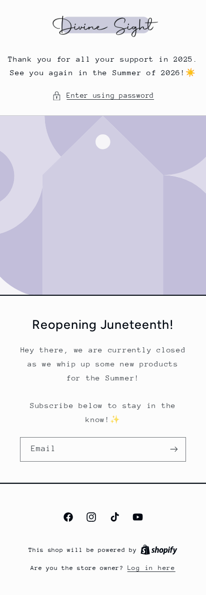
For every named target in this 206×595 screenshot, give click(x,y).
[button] (103, 95)
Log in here (152, 567)
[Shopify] (159, 549)
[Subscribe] (174, 449)
